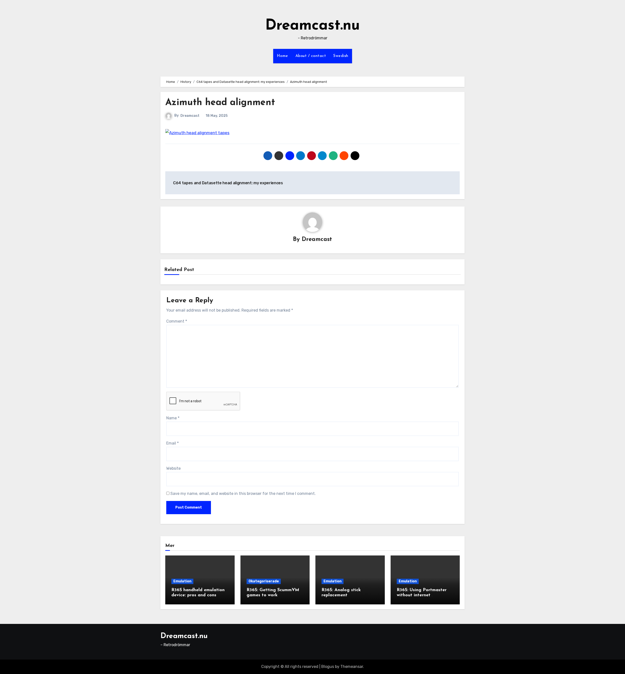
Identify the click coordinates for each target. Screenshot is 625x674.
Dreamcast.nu (312, 26)
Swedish (340, 56)
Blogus (327, 666)
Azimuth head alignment (220, 103)
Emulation (182, 581)
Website (173, 468)
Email (172, 443)
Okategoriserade (264, 581)
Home (282, 56)
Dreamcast (189, 116)
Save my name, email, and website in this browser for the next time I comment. (243, 493)
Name (172, 418)
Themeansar (351, 666)
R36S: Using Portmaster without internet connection (422, 595)
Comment (176, 321)
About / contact (310, 56)
